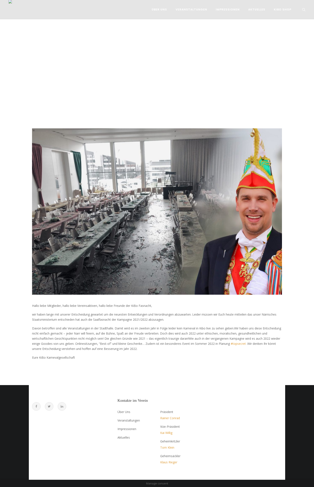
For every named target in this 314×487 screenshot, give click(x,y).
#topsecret (238, 344)
